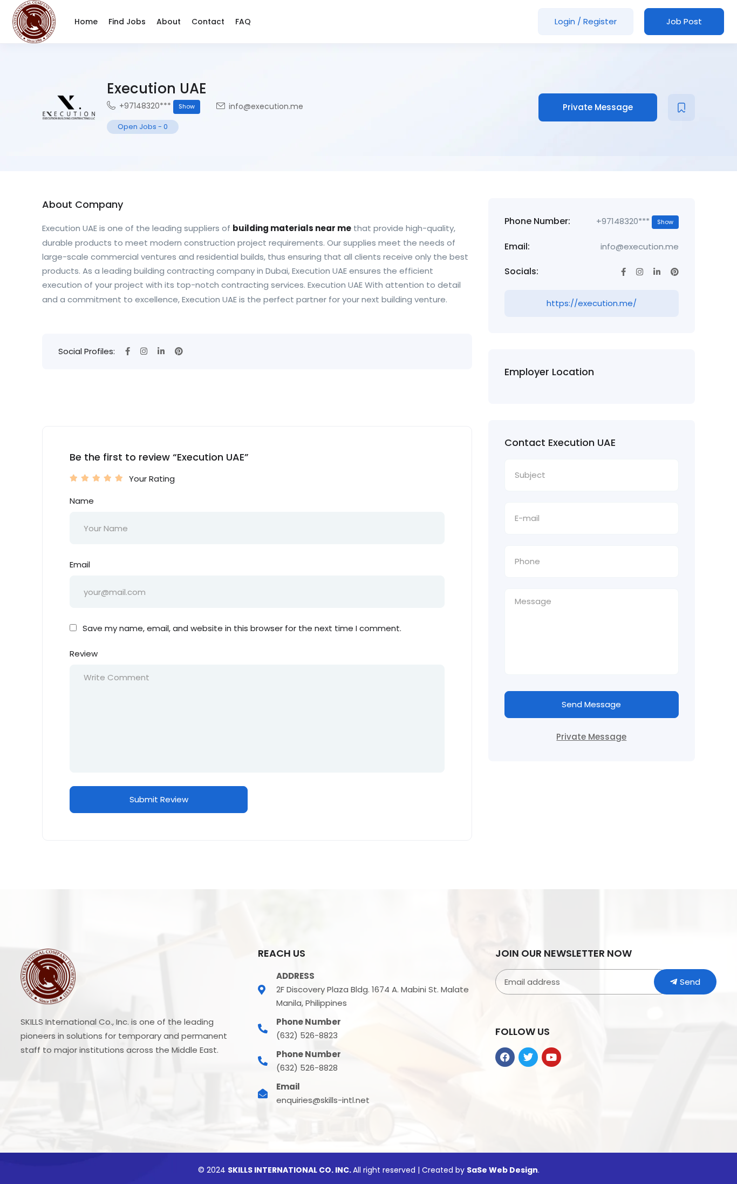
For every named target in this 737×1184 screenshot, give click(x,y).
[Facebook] (505, 1057)
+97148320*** (157, 105)
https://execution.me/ (592, 303)
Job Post (684, 21)
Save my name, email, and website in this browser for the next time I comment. (242, 628)
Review (84, 653)
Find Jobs (127, 21)
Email (80, 564)
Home (86, 21)
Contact (208, 21)
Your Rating (152, 478)
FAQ (243, 21)
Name (82, 500)
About (168, 21)
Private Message (598, 107)
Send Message (591, 704)
